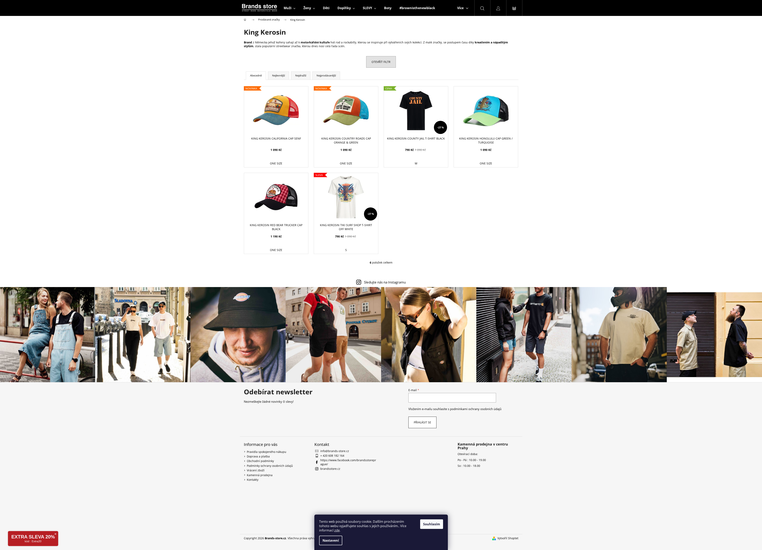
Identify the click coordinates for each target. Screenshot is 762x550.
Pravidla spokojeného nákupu (266, 452)
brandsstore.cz (330, 469)
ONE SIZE (276, 163)
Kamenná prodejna (260, 475)
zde (337, 530)
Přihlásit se (422, 422)
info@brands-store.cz (334, 451)
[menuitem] (289, 8)
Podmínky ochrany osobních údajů (270, 466)
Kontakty (252, 480)
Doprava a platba (258, 456)
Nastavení (331, 540)
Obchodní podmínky (260, 461)
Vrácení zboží (256, 470)
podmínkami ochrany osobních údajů (475, 409)
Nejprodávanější (326, 75)
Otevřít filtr (381, 62)
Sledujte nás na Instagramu (385, 282)
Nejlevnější (278, 75)
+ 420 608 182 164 (332, 455)
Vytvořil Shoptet (507, 538)
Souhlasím (431, 524)
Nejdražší (300, 75)
